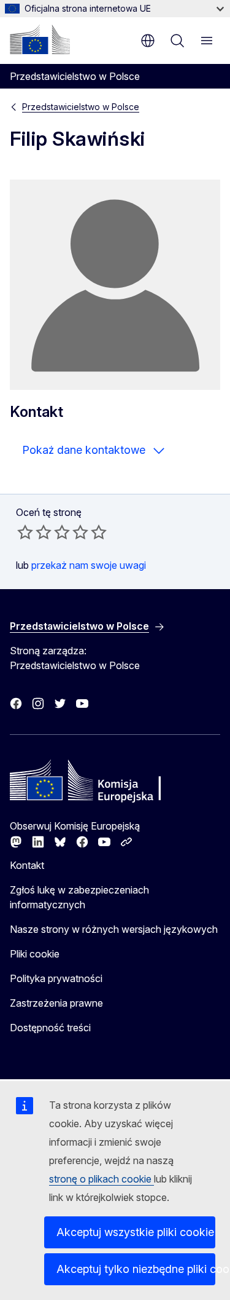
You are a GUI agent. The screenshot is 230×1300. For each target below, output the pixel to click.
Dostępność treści (50, 1027)
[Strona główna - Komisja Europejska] (40, 39)
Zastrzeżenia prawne (56, 1003)
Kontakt (27, 865)
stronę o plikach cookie (101, 1179)
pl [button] (147, 40)
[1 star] (25, 532)
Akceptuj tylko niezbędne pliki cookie (135, 1268)
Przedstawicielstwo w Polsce (80, 106)
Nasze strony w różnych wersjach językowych (114, 929)
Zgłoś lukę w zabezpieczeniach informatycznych (79, 897)
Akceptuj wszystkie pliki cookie (135, 1232)
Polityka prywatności (56, 978)
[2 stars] (34, 532)
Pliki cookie (34, 954)
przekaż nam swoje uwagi (88, 565)
